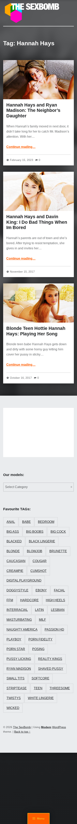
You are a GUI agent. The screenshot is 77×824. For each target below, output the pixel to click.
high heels (55, 600)
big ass (13, 531)
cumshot (38, 571)
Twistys (14, 698)
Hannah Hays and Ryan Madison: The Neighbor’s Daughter (33, 110)
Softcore (40, 678)
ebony (41, 590)
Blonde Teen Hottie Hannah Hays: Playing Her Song (35, 331)
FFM (10, 600)
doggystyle (17, 590)
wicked (13, 708)
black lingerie (42, 541)
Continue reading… (21, 146)
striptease (17, 688)
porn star (16, 649)
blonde (13, 551)
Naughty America (22, 629)
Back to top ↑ (22, 731)
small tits (15, 678)
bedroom (46, 521)
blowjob (34, 551)
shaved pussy (50, 668)
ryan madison (19, 668)
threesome (60, 688)
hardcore (29, 600)
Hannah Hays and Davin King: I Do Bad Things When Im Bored (36, 222)
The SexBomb (22, 727)
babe (26, 521)
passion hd (54, 629)
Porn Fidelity (40, 639)
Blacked (14, 541)
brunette (58, 551)
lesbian (58, 610)
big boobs (34, 531)
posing (38, 649)
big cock (58, 531)
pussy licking (19, 659)
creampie (15, 571)
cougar (40, 561)
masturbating (19, 619)
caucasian (16, 561)
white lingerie (41, 698)
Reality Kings (50, 659)
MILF (42, 619)
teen (38, 688)
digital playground (24, 580)
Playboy (14, 639)
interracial (17, 610)
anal (11, 521)
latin (39, 610)
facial (59, 590)
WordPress (59, 727)
